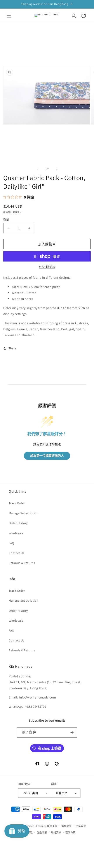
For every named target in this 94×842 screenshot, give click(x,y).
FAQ (11, 543)
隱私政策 (81, 825)
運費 (17, 212)
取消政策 (70, 832)
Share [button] (12, 348)
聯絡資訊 (56, 832)
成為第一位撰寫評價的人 (47, 456)
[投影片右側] (56, 168)
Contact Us (16, 553)
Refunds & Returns (22, 563)
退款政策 (66, 825)
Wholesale (16, 533)
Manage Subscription (23, 513)
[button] (9, 15)
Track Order (17, 503)
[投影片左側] (37, 168)
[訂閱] (72, 732)
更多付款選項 (47, 267)
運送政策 (42, 832)
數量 (6, 219)
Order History (18, 523)
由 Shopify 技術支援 (46, 825)
